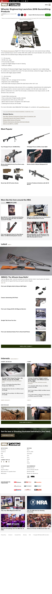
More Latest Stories (31, 346)
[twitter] (21, 14)
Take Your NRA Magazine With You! (11, 510)
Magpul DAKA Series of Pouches (11, 120)
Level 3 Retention (39, 382)
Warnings (25, 534)
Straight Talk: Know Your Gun (8, 320)
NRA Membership (30, 467)
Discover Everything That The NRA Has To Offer (12, 529)
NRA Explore (3, 473)
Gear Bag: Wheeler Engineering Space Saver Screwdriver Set (19, 116)
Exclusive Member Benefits (32, 469)
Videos (29, 405)
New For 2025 (5, 405)
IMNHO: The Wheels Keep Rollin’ (15, 277)
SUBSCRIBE (7, 435)
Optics (28, 459)
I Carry (29, 361)
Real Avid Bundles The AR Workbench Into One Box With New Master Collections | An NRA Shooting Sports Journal (38, 236)
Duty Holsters (31, 382)
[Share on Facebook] (18, 14)
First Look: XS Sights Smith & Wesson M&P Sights (14, 286)
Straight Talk (5, 381)
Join (10, 1)
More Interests (14, 358)
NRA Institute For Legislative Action (8, 471)
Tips (4, 282)
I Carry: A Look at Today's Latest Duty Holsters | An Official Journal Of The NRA (38, 379)
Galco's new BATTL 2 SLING (10, 124)
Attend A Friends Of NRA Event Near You (38, 528)
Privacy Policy (3, 534)
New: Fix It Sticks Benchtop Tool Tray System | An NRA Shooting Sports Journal (39, 217)
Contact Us (3, 451)
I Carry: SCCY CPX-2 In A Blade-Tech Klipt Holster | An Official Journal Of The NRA (39, 395)
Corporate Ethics (18, 534)
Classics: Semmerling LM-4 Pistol (9, 297)
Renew (13, 1)
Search (2, 457)
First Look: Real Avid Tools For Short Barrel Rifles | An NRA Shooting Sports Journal (12, 235)
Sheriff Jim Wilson (6, 361)
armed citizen (11, 381)
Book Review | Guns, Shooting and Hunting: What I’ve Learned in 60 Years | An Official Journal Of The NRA (12, 218)
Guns (28, 457)
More (9, 244)
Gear (2, 15)
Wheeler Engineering (9, 51)
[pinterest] (24, 14)
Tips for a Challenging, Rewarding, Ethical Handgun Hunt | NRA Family (11, 385)
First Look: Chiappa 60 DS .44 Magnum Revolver (13, 309)
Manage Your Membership (32, 473)
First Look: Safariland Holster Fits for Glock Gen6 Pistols (15, 332)
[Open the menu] (49, 4)
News (2, 282)
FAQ (2, 453)
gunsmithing (28, 111)
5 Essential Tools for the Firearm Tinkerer (14, 118)
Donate (17, 1)
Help (2, 455)
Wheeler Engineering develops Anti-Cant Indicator (16, 122)
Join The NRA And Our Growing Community (35, 511)
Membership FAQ (30, 471)
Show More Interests (33, 422)
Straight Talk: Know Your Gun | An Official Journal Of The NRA (12, 379)
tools (32, 111)
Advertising (3, 450)
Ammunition (29, 453)
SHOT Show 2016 (11, 111)
